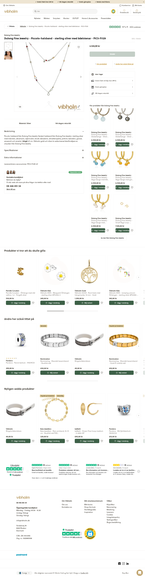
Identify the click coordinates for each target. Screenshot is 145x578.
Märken (47, 18)
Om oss (65, 504)
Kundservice (126, 5)
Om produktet (102, 64)
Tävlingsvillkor (112, 520)
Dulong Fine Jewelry (12, 35)
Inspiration (88, 512)
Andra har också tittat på (124, 64)
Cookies (110, 515)
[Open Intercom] (140, 573)
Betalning (110, 509)
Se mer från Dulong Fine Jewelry (112, 238)
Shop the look (89, 507)
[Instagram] (123, 563)
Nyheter (37, 18)
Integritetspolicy (113, 517)
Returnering (111, 507)
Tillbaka (12, 26)
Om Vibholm (10, 5)
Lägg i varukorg (99, 144)
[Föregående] (17, 77)
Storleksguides (90, 509)
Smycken (56, 18)
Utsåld (112, 54)
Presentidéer (106, 18)
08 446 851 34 (13, 186)
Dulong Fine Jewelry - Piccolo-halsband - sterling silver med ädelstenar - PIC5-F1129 (58, 26)
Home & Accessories (90, 18)
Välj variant (88, 303)
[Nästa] (81, 77)
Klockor (66, 18)
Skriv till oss (10, 189)
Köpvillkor (111, 504)
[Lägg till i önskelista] (79, 47)
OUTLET (75, 18)
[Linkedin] (127, 563)
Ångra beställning (114, 522)
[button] (112, 81)
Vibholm (23, 26)
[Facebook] (119, 563)
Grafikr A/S (84, 573)
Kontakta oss (67, 507)
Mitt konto (138, 5)
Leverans (110, 512)
